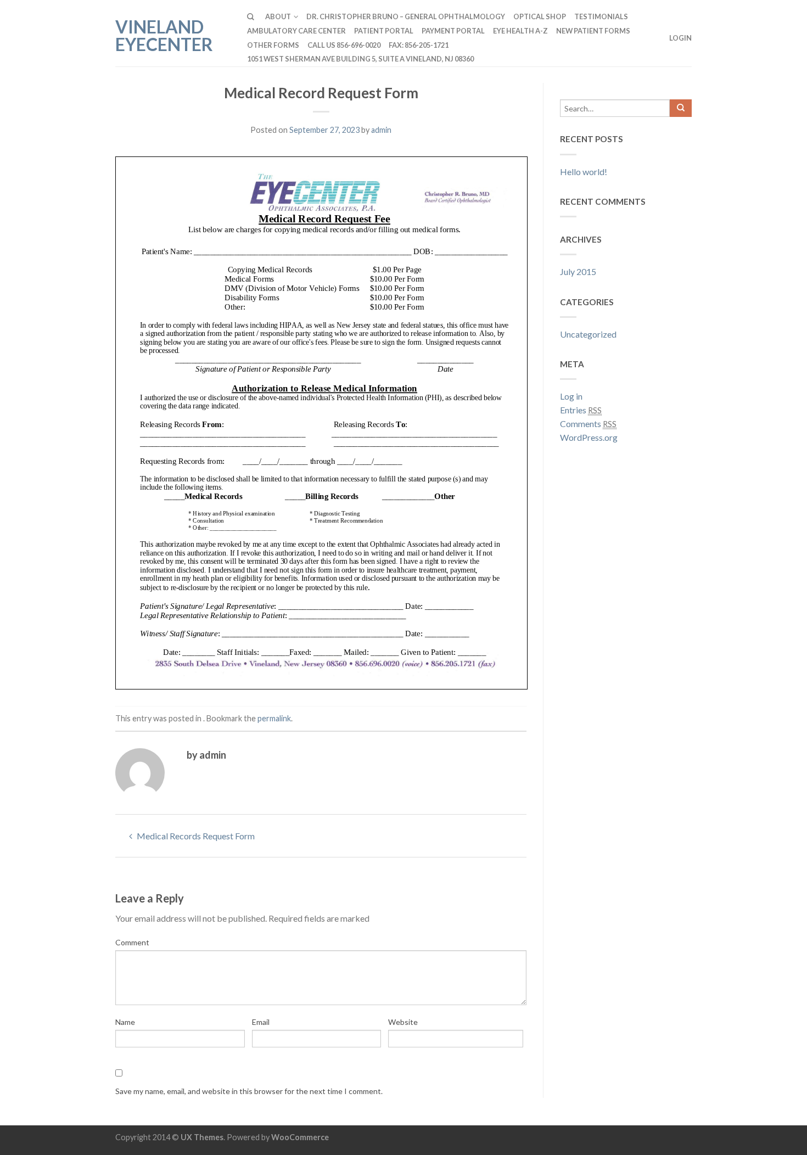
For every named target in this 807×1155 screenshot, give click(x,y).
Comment (132, 942)
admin (381, 129)
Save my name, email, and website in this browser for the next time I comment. (249, 1091)
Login (680, 37)
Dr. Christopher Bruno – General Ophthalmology (405, 16)
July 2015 (578, 271)
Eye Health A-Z (520, 30)
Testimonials (601, 16)
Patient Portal (383, 30)
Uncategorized (588, 334)
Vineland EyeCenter (164, 34)
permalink (274, 718)
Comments (588, 423)
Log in (571, 396)
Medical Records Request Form (195, 836)
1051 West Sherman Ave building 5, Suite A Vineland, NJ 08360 (360, 58)
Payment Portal (453, 30)
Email (261, 1022)
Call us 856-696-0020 (343, 45)
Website (403, 1022)
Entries (581, 410)
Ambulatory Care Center (296, 30)
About (278, 16)
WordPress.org (589, 437)
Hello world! (583, 171)
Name (125, 1022)
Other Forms (273, 45)
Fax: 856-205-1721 (419, 45)
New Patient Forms (593, 30)
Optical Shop (539, 16)
